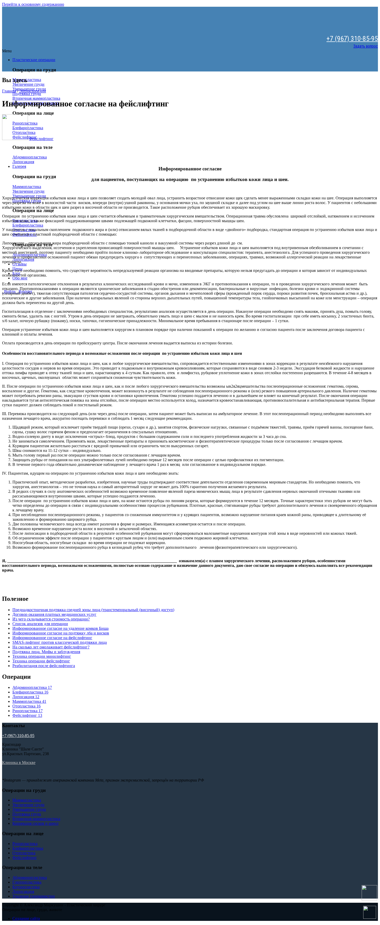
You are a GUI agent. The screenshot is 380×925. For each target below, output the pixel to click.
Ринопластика (27, 711)
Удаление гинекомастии (33, 896)
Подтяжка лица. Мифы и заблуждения (46, 651)
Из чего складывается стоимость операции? (51, 619)
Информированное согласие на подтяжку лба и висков (60, 633)
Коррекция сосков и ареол (35, 823)
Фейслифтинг (41, 138)
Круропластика (26, 887)
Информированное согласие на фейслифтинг (52, 637)
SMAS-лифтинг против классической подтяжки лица (59, 642)
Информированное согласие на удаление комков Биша (60, 628)
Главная (9, 91)
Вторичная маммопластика (36, 98)
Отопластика (26, 706)
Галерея (19, 166)
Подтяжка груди (26, 93)
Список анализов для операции (40, 624)
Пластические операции (33, 59)
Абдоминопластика (29, 157)
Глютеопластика (26, 882)
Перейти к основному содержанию (33, 4)
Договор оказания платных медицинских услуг (54, 614)
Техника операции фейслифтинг (41, 661)
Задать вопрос (365, 46)
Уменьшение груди (29, 809)
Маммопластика (26, 186)
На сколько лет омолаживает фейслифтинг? (50, 647)
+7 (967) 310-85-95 (352, 38)
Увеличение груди (28, 84)
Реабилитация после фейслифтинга (43, 665)
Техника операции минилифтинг (41, 656)
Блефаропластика (27, 225)
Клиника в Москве (18, 762)
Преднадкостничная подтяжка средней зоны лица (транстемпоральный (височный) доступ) (93, 610)
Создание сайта (26, 918)
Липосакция (23, 162)
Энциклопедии (32, 91)
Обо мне (19, 278)
